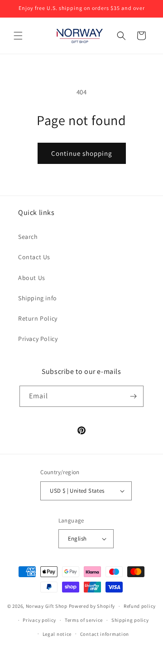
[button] (18, 36)
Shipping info (37, 298)
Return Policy (38, 318)
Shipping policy (130, 620)
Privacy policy (39, 620)
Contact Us (34, 257)
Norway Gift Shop (46, 606)
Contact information (104, 634)
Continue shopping (81, 153)
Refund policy (140, 606)
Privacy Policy (38, 339)
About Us (31, 278)
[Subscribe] (133, 396)
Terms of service (84, 620)
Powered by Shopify (92, 606)
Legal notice (57, 634)
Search (28, 237)
